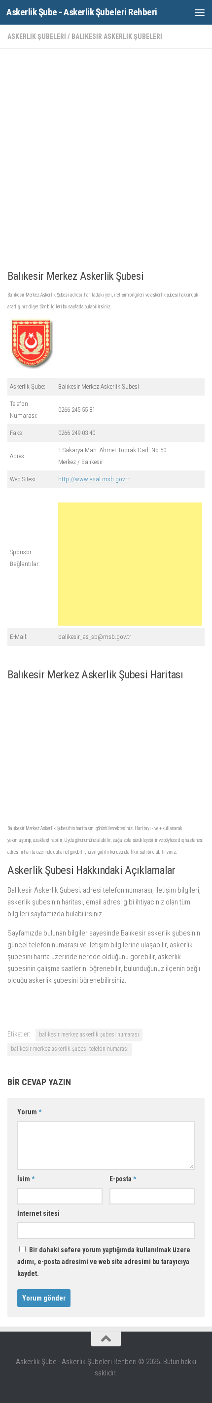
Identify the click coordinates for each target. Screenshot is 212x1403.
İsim (26, 1179)
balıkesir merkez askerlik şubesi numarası (89, 1034)
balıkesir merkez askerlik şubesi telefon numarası (70, 1048)
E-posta (122, 1179)
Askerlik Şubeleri (36, 36)
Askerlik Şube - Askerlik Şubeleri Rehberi (81, 12)
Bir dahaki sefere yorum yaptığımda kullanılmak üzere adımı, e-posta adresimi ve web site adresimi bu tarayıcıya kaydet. (103, 1261)
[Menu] (199, 12)
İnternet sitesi (38, 1213)
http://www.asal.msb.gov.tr (94, 479)
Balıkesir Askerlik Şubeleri (116, 36)
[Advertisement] (106, 162)
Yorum (29, 1112)
